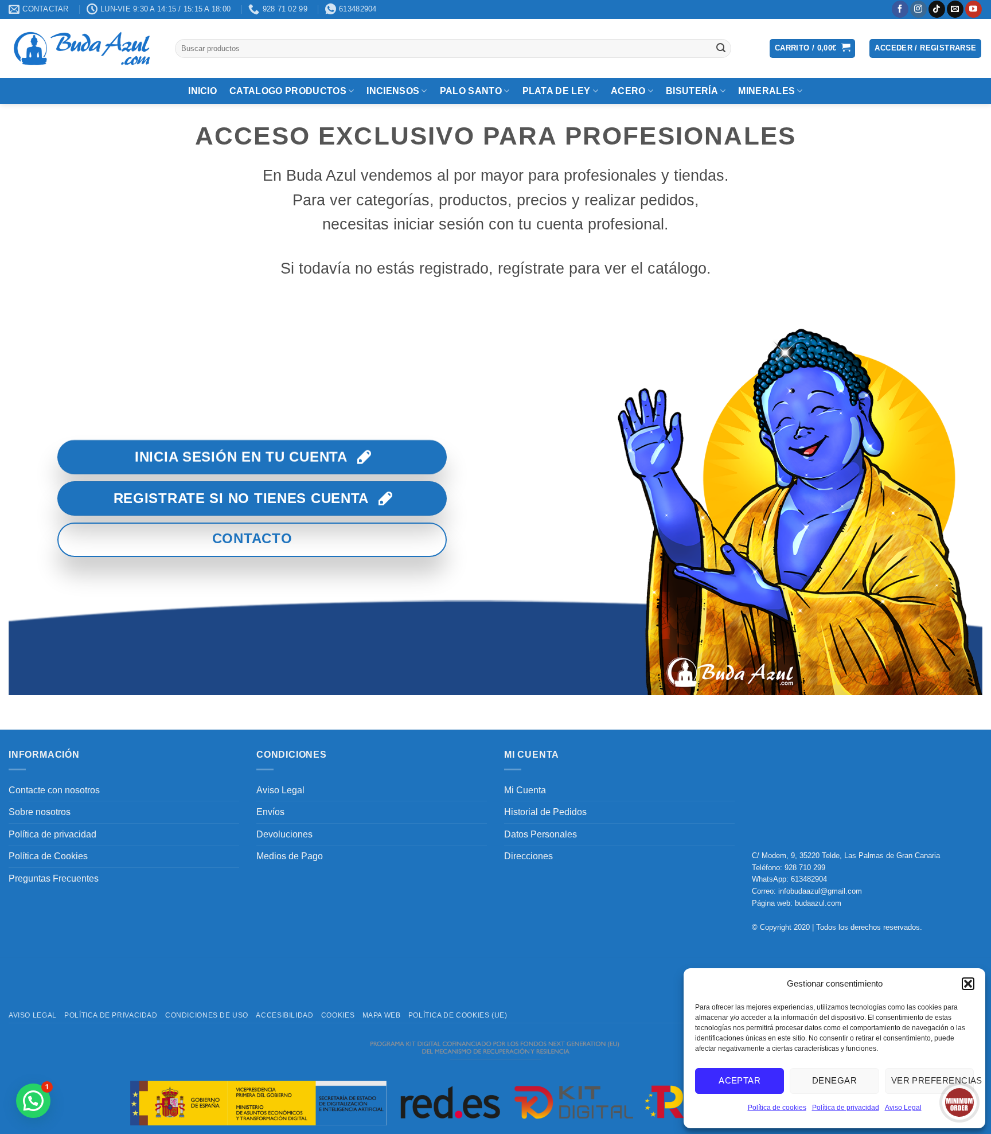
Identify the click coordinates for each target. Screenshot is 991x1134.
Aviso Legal (903, 1108)
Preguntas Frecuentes (54, 878)
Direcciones (528, 856)
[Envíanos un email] (955, 9)
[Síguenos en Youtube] (973, 9)
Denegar (834, 1080)
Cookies (337, 1015)
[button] (968, 983)
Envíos (270, 812)
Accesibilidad (284, 1015)
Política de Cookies (48, 856)
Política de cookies (777, 1108)
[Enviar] (721, 48)
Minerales (766, 91)
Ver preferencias (932, 1080)
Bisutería (692, 91)
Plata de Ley (556, 91)
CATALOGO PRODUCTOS (287, 91)
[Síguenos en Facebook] (900, 9)
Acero (628, 91)
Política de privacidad (845, 1108)
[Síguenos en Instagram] (918, 9)
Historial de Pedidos (545, 812)
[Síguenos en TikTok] (936, 9)
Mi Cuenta (525, 790)
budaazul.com (818, 903)
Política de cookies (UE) (458, 1015)
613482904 (809, 879)
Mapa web (381, 1015)
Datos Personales (540, 834)
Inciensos (392, 91)
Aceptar (739, 1080)
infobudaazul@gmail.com (820, 891)
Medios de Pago (289, 856)
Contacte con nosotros (54, 790)
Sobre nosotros (40, 812)
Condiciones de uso (206, 1015)
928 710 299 (805, 867)
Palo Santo (471, 91)
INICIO (202, 91)
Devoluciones (284, 834)
